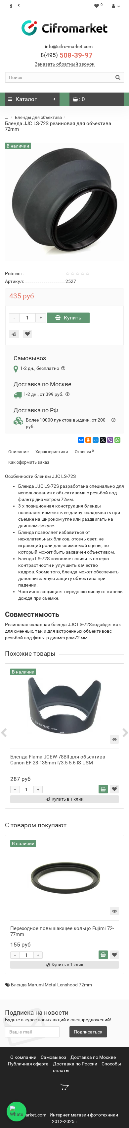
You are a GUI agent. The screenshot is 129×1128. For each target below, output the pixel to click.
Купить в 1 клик (67, 799)
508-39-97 (67, 55)
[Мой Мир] (96, 440)
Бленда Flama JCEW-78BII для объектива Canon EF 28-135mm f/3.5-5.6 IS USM (57, 760)
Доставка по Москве (93, 1057)
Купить (72, 318)
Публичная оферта (28, 1063)
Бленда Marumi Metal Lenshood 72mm (51, 984)
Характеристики (51, 451)
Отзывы (84, 451)
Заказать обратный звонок (65, 64)
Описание (18, 451)
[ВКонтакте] (81, 440)
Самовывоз (53, 1057)
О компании (23, 1057)
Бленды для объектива (38, 117)
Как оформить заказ (28, 462)
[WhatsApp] (117, 440)
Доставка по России (75, 1063)
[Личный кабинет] (115, 6)
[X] (103, 440)
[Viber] (110, 440)
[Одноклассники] (88, 440)
